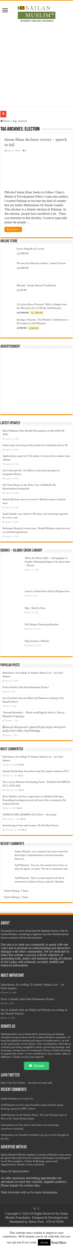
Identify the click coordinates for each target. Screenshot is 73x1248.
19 (21, 808)
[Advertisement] (36, 70)
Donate (39, 1065)
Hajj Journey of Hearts (37, 640)
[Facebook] (38, 1208)
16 (24, 819)
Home (6, 120)
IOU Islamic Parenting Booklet (41, 624)
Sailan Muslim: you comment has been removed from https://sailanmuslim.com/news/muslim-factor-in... (41, 855)
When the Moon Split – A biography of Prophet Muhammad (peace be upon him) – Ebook (47, 561)
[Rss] (34, 1208)
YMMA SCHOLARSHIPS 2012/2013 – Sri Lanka (29, 814)
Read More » (13, 229)
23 (22, 775)
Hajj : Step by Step (35, 607)
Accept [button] (44, 1242)
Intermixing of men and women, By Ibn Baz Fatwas (30, 825)
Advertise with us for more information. (32, 1192)
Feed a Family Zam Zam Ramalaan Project (25, 687)
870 (22, 765)
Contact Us (27, 1098)
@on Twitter (10, 1075)
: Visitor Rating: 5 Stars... (16, 890)
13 (25, 830)
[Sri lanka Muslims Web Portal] (36, 13)
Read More (58, 1242)
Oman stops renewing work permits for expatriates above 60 (35, 445)
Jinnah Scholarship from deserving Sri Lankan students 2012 (35, 771)
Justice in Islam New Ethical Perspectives (47, 591)
